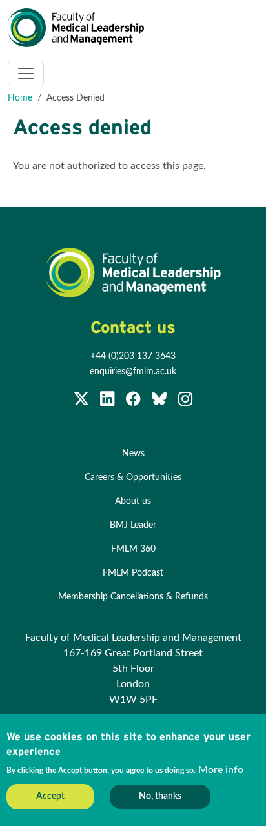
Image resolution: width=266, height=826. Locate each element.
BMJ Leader (133, 525)
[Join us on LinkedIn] (108, 401)
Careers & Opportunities (133, 477)
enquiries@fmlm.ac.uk (133, 371)
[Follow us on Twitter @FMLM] (82, 401)
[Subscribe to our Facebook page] (134, 401)
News (133, 453)
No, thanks (160, 796)
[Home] (81, 27)
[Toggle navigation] (26, 73)
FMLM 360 (133, 549)
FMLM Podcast (133, 573)
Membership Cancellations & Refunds (133, 596)
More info (220, 770)
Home (20, 98)
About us (133, 501)
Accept (50, 796)
